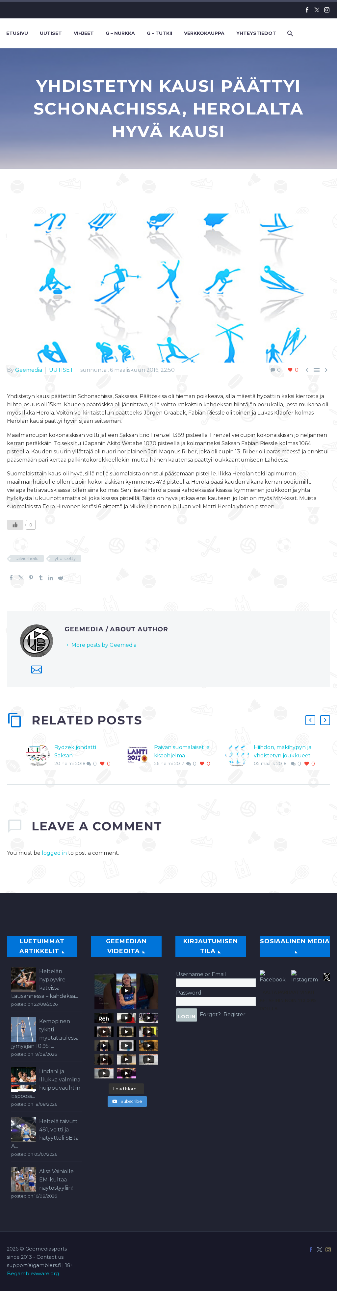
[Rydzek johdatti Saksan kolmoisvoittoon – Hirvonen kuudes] (40, 755)
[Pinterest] (31, 577)
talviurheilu (27, 558)
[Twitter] (317, 10)
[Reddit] (60, 577)
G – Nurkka (120, 33)
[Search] (289, 33)
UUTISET (61, 370)
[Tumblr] (40, 577)
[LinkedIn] (50, 577)
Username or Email (201, 974)
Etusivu (17, 33)
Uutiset (51, 33)
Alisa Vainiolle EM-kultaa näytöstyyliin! (56, 1179)
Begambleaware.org (33, 1274)
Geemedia (28, 370)
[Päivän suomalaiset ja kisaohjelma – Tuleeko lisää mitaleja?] (140, 755)
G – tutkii (159, 33)
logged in (54, 853)
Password (188, 993)
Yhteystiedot (256, 33)
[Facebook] (307, 10)
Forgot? (210, 1014)
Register (234, 1014)
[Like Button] (15, 525)
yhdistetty (65, 558)
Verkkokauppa (204, 33)
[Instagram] (327, 10)
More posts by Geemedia (104, 645)
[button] (310, 720)
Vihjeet (84, 33)
